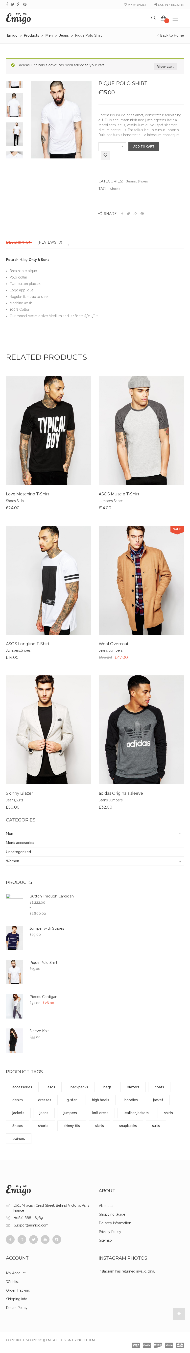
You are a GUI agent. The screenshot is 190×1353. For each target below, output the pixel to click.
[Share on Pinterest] (142, 213)
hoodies (131, 1100)
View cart (165, 67)
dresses (44, 1100)
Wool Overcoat (114, 643)
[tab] (22, 242)
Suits (20, 501)
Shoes (143, 181)
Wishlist (12, 1282)
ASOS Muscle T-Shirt (119, 494)
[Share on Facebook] (122, 213)
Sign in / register (171, 4)
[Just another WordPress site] (18, 18)
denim (17, 1100)
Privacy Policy (110, 1232)
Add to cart (143, 146)
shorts (43, 1126)
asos (51, 1087)
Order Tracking (18, 1290)
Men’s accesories (20, 843)
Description (19, 242)
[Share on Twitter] (128, 213)
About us (106, 1206)
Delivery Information (115, 1223)
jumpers (70, 1113)
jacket (158, 1100)
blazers (133, 1087)
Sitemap (105, 1240)
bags (107, 1087)
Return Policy (16, 1308)
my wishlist (137, 4)
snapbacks (128, 1126)
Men (9, 834)
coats (159, 1087)
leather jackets (136, 1113)
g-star (72, 1100)
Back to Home (171, 35)
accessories (22, 1087)
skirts (99, 1126)
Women (12, 861)
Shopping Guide (112, 1214)
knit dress (100, 1113)
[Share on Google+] (135, 213)
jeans (44, 1113)
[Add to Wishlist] (105, 156)
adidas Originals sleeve (121, 793)
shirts (168, 1113)
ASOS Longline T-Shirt (28, 643)
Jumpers (106, 501)
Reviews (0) (50, 242)
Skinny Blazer (19, 793)
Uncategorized (18, 852)
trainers (18, 1139)
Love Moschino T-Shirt (27, 494)
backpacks (79, 1087)
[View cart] (163, 18)
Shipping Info (16, 1299)
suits (156, 1126)
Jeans (131, 181)
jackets (18, 1113)
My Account (15, 1273)
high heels (100, 1100)
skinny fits (72, 1126)
